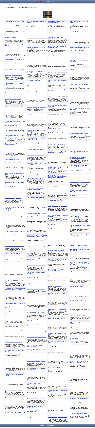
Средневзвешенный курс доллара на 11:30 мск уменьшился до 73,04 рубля (58, 408)
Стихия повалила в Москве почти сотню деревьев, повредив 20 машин (57, 97)
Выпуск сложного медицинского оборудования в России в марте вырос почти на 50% (14, 319)
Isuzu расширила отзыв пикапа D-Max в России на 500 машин (79, 398)
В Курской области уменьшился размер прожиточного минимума (78, 125)
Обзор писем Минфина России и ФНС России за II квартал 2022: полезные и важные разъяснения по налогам (57, 200)
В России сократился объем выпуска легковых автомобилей (36, 265)
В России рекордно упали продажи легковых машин (13, 75)
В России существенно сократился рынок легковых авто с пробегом (36, 354)
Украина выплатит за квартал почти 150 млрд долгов (13, 390)
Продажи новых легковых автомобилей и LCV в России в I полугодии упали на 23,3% (36, 369)
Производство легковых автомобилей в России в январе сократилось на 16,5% (36, 259)
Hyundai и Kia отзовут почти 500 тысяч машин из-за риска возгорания (36, 399)
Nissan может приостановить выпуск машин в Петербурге (14, 397)
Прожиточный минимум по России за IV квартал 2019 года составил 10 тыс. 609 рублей (79, 31)
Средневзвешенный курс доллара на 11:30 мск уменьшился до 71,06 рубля (58, 359)
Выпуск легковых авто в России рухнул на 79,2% (13, 99)
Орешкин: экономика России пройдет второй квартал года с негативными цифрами (79, 149)
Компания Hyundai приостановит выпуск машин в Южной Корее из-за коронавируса (36, 48)
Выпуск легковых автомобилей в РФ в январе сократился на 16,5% (14, 223)
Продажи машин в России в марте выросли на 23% (78, 300)
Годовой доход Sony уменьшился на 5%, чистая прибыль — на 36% (80, 141)
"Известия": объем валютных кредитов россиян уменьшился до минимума (80, 182)
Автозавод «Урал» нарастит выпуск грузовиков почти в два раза (57, 206)
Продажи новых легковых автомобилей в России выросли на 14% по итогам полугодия (57, 64)
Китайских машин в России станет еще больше (77, 271)
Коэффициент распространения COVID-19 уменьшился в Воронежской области (79, 61)
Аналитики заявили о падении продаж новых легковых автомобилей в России (57, 55)
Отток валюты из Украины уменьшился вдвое (55, 367)
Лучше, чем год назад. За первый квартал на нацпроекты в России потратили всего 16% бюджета (79, 166)
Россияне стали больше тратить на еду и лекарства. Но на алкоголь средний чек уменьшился (79, 207)
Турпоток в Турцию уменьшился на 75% (54, 286)
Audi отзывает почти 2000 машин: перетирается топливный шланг (57, 81)
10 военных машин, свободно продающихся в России (78, 307)
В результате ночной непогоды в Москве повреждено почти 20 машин (58, 30)
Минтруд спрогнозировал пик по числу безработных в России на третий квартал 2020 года (79, 175)
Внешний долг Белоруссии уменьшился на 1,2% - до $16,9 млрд (57, 384)
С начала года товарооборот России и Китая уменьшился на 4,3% (14, 334)
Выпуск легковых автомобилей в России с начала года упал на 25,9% (15, 122)
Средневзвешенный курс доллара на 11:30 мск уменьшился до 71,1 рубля (58, 350)
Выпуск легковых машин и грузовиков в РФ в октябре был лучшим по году (14, 45)
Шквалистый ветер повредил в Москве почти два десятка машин (36, 384)
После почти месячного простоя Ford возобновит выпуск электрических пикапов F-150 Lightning (57, 260)
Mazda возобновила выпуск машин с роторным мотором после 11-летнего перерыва (36, 114)
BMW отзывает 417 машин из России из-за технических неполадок (78, 323)
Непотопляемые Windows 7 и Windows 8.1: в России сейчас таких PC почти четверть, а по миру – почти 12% (79, 362)
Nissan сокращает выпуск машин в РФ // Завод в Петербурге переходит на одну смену (36, 131)
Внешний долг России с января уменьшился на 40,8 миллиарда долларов (13, 359)
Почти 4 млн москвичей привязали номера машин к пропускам (36, 295)
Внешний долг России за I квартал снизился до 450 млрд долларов (57, 342)
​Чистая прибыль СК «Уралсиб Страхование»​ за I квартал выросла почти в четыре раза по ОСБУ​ (36, 139)
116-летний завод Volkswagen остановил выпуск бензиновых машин (36, 30)
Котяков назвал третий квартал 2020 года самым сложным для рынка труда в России (80, 226)
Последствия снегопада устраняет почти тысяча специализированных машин (34, 392)
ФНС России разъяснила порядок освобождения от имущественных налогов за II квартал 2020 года (78, 158)
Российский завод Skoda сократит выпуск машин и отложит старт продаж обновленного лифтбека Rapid (36, 228)
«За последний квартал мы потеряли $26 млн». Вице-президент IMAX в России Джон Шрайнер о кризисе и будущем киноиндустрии (79, 263)
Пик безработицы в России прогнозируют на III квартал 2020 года (57, 294)
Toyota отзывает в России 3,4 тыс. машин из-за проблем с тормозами (79, 370)
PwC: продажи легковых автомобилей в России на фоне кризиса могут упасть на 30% (57, 47)
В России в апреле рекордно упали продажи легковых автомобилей (35, 329)
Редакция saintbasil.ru (52, 425)
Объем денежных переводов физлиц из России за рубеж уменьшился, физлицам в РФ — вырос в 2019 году (36, 63)
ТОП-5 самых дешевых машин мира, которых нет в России (79, 391)
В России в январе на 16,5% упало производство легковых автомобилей (36, 273)
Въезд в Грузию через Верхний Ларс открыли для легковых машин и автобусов (14, 208)
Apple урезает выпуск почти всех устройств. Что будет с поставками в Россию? (57, 224)
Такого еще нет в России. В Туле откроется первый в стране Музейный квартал (57, 417)
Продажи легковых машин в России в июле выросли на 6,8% (14, 59)
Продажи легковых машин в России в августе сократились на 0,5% (14, 67)
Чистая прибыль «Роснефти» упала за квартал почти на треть (15, 412)
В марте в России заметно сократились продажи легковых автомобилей (36, 361)
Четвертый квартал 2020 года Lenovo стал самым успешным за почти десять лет (36, 147)
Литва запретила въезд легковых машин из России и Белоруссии (13, 92)
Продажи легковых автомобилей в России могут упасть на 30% (37, 251)
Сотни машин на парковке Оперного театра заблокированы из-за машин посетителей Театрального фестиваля (80, 54)
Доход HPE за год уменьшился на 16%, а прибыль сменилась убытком (58, 375)
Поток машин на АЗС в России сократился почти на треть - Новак (14, 281)
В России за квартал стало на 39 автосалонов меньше (56, 278)
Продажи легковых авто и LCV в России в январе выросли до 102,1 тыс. (36, 244)
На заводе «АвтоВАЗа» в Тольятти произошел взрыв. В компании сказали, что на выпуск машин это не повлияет (36, 179)
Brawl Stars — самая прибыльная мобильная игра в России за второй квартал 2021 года (79, 235)
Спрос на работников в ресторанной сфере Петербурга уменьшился (78, 69)
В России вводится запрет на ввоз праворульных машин (79, 413)
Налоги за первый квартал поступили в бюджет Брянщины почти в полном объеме (36, 98)
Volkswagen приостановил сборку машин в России (78, 345)
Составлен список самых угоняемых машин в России (78, 383)
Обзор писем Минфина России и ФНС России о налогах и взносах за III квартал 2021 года (57, 186)
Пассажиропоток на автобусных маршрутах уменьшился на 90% (57, 310)
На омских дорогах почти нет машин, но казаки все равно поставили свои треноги (57, 145)
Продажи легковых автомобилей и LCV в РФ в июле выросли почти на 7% (15, 304)
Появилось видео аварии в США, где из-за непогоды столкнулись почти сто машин (35, 415)
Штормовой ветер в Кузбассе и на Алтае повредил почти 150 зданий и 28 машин (57, 106)
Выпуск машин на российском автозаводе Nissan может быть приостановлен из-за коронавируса (36, 108)
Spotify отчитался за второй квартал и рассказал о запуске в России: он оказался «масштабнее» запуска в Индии (79, 243)
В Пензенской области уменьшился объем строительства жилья (79, 117)
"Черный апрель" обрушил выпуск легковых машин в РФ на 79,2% (14, 29)
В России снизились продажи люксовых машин (77, 315)
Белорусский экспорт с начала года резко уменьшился (78, 92)
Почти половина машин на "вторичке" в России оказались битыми (14, 272)
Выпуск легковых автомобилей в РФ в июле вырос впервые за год (15, 232)
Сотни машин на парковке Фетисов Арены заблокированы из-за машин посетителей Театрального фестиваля (79, 48)
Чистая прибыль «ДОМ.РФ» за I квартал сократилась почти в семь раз (14, 382)
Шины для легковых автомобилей (10, 37)
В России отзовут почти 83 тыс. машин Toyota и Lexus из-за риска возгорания (14, 295)
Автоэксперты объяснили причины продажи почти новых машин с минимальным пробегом (57, 136)
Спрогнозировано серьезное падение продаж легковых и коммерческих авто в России (57, 38)
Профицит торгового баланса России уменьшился (13, 326)
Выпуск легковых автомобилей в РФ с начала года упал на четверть (14, 254)
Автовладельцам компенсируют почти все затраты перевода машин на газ (36, 281)
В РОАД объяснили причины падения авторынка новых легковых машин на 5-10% (14, 190)
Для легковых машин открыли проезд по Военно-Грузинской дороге (14, 183)
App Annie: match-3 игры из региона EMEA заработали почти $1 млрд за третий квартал (37, 164)
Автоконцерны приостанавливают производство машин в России (79, 294)
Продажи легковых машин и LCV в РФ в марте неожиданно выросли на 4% (14, 151)
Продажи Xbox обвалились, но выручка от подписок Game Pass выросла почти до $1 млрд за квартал (36, 189)
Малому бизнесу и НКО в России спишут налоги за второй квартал (57, 334)
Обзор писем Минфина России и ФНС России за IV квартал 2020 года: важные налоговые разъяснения (57, 193)
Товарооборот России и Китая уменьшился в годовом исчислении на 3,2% (13, 343)
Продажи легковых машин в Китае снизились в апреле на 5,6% (15, 159)
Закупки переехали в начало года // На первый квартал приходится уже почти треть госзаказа (35, 156)
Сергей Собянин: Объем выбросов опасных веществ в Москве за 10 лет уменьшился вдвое (79, 250)
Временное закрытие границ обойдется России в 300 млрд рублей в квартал (79, 22)
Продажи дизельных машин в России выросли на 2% (78, 338)
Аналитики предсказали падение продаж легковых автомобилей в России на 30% (35, 346)
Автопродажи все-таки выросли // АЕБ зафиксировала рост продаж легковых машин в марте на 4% (14, 214)
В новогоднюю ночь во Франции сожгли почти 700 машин (36, 289)
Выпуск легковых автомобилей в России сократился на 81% (14, 106)
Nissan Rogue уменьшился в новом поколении (55, 399)
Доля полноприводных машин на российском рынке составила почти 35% (36, 375)
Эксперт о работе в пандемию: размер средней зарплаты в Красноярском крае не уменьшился (79, 256)
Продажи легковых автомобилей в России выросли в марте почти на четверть (14, 136)
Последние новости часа (43, 425)
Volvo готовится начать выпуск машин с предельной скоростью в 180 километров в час (36, 55)
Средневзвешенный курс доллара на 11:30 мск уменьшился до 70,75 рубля (58, 391)
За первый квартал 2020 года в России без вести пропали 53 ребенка (79, 40)
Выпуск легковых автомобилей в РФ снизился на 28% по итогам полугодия (14, 238)
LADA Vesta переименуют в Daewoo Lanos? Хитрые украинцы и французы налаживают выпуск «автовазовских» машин (37, 236)
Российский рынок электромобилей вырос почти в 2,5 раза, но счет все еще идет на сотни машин (58, 168)
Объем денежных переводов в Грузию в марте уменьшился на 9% (79, 100)
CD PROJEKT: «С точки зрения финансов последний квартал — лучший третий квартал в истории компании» (58, 114)
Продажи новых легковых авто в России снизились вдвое (36, 312)
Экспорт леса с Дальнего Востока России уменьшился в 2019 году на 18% (14, 375)
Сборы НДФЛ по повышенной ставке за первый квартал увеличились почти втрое (35, 89)
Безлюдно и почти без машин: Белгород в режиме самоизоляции (34, 303)
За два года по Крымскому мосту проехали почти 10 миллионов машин (35, 407)
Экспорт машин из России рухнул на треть (76, 286)
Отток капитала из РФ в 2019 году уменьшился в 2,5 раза (79, 84)
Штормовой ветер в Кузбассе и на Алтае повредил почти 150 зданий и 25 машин (57, 73)
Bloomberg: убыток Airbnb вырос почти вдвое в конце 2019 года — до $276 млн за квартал (36, 172)
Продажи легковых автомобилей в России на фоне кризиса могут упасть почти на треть (14, 144)
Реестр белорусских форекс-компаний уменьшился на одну (79, 133)
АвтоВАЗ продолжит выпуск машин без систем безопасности (14, 404)
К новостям (53, 1)
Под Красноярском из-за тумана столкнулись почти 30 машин (36, 219)
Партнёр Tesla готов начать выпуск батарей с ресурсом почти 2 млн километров (58, 216)
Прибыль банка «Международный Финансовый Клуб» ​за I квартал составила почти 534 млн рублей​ (36, 80)
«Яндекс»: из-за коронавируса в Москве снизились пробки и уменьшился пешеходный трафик (79, 217)
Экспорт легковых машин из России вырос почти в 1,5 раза (14, 21)
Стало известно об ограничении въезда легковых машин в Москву (14, 174)
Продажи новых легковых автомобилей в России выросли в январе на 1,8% (36, 320)
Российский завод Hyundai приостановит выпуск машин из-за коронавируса (36, 22)
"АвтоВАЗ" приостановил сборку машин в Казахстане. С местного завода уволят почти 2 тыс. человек (57, 152)
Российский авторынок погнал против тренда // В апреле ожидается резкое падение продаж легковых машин (14, 263)
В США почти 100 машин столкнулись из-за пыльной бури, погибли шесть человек (57, 90)
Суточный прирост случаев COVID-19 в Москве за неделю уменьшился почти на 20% (14, 246)
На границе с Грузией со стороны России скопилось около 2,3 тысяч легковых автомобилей (58, 121)
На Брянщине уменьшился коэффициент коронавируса (57, 318)
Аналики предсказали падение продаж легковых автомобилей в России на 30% (36, 337)
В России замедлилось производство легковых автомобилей (36, 197)
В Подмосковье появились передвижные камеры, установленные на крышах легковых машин (13, 198)
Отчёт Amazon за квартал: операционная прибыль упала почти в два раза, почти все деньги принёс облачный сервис (15, 289)
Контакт (48, 425)
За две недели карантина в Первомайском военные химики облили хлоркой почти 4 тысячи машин (57, 160)
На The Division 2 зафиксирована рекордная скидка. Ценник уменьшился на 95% (79, 109)
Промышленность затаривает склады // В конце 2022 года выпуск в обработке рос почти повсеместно (57, 251)
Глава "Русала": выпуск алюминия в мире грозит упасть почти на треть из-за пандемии (58, 243)
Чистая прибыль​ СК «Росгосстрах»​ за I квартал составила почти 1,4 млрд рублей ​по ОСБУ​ (36, 72)
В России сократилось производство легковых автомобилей (36, 213)
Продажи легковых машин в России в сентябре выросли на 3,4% (14, 84)
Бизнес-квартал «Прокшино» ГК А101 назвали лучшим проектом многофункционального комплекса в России (78, 199)
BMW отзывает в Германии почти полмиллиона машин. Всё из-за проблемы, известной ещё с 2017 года (58, 128)
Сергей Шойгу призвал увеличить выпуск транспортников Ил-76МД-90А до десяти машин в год (36, 122)
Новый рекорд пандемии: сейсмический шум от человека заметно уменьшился (79, 191)
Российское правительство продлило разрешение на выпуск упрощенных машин (36, 38)
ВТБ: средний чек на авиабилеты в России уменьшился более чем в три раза (15, 351)
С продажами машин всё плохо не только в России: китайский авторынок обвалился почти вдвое (15, 311)
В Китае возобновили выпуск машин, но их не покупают (14, 367)
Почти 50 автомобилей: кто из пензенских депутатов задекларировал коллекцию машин (56, 22)
